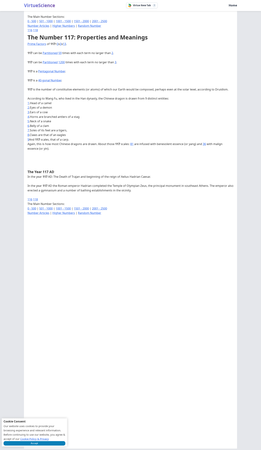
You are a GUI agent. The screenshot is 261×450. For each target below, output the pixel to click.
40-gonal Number (49, 80)
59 (60, 53)
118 (35, 30)
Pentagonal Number (51, 71)
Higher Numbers (63, 26)
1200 (61, 62)
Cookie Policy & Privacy (34, 439)
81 (132, 144)
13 (64, 44)
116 (30, 30)
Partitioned (50, 53)
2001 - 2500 (99, 21)
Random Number (89, 26)
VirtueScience (39, 5)
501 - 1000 (46, 21)
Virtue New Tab (142, 5)
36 (204, 144)
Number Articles (38, 26)
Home (233, 5)
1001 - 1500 (63, 21)
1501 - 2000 (81, 21)
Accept (34, 443)
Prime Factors (37, 44)
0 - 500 (32, 21)
